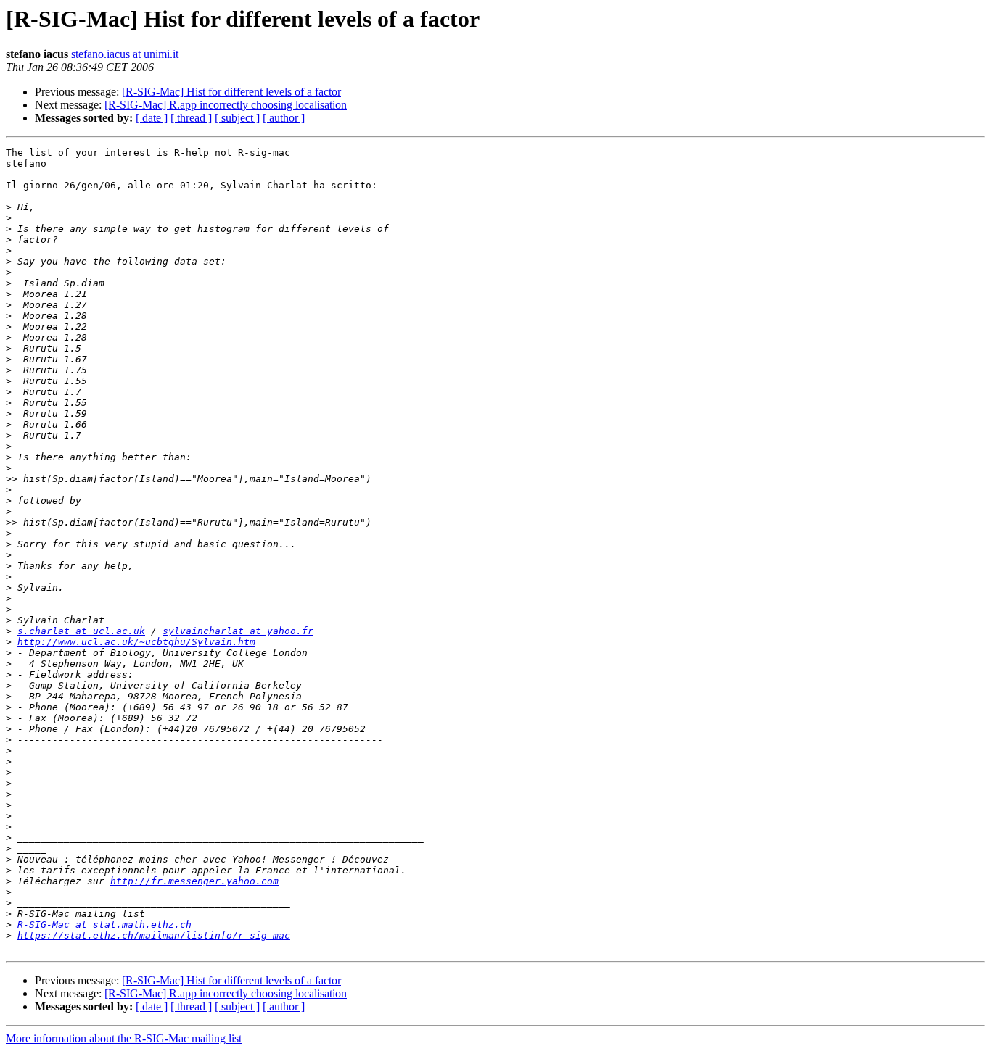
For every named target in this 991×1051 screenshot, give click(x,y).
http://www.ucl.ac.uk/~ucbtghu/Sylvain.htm (136, 641)
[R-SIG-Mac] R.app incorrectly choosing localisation (225, 105)
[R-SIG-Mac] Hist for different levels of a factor (231, 92)
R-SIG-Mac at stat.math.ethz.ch (104, 924)
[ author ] (284, 118)
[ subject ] (237, 118)
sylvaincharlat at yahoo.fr (238, 631)
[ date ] (152, 118)
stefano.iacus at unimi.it (124, 54)
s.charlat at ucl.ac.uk (81, 631)
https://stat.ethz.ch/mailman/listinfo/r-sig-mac (153, 935)
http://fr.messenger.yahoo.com (194, 881)
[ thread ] (191, 118)
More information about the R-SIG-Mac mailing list (124, 1038)
